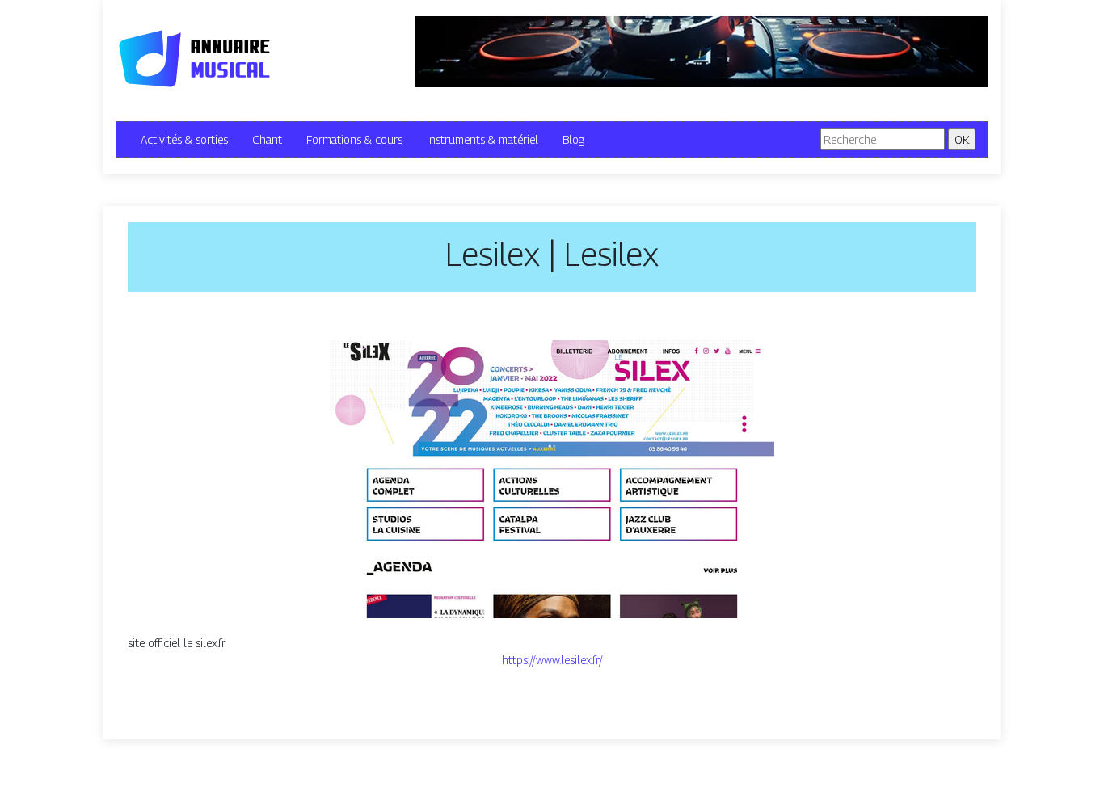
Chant (267, 139)
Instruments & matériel (482, 139)
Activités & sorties (184, 139)
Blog (573, 139)
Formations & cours (354, 139)
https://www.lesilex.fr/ (552, 660)
